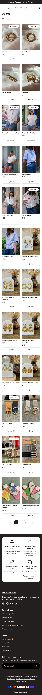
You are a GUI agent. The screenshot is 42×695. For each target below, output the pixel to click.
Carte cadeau (6, 651)
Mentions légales (8, 621)
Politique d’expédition (30, 676)
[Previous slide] (3, 2)
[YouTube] (11, 603)
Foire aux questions (8, 614)
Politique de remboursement (14, 676)
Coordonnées (11, 679)
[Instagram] (7, 603)
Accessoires (6, 647)
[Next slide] (17, 118)
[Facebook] (3, 603)
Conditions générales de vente (12, 625)
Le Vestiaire (6, 643)
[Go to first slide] (39, 2)
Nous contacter (7, 629)
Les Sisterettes (23, 692)
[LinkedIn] (15, 603)
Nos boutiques (7, 618)
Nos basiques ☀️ (7, 639)
